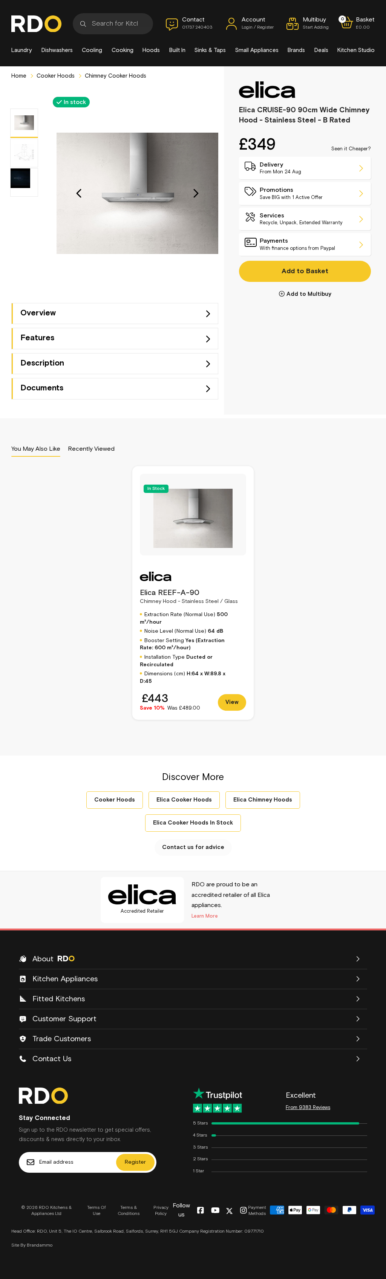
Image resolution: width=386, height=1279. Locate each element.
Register (135, 1162)
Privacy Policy (160, 1211)
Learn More (204, 916)
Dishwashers (57, 50)
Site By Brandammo (31, 1245)
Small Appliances (257, 50)
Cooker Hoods (55, 76)
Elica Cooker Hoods (184, 800)
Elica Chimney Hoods (262, 800)
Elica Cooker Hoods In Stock (193, 823)
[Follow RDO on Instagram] (243, 1211)
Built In (177, 50)
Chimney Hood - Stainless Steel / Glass (189, 596)
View (232, 702)
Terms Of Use (96, 1211)
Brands (296, 50)
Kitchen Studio (356, 50)
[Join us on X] (229, 1211)
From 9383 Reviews (308, 1107)
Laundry (21, 50)
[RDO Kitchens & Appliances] (36, 23)
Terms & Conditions (128, 1211)
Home (18, 76)
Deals (321, 50)
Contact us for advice (193, 847)
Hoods (151, 50)
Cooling (92, 50)
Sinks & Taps (210, 50)
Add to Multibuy (308, 294)
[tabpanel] (193, 593)
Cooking (122, 50)
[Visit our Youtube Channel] (215, 1211)
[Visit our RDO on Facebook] (200, 1211)
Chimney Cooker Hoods (114, 76)
